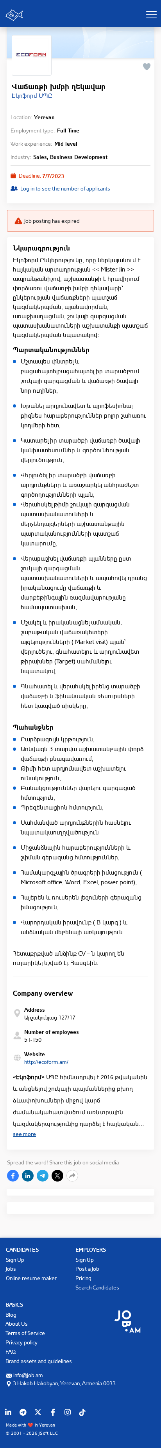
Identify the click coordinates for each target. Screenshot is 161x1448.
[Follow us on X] (37, 1412)
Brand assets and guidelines (38, 1361)
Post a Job (87, 1268)
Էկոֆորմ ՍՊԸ (32, 95)
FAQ (10, 1351)
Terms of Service (25, 1333)
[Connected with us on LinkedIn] (8, 1412)
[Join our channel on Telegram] (23, 1412)
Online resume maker (31, 1278)
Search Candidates (97, 1287)
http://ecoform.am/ (46, 1061)
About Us (16, 1323)
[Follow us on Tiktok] (82, 1412)
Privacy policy (21, 1342)
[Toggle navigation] (151, 14)
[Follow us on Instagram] (67, 1412)
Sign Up (15, 1259)
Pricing (83, 1278)
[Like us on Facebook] (52, 1412)
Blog (10, 1314)
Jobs (11, 1268)
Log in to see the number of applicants (65, 188)
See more (24, 1134)
